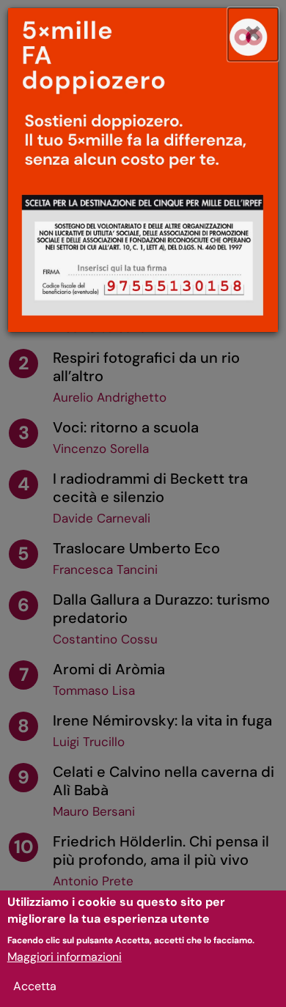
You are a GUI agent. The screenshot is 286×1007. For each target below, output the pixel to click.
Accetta (34, 986)
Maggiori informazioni (64, 956)
